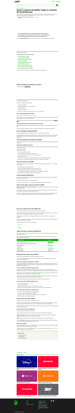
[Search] (57, 5)
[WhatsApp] (17, 19)
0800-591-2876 (27, 86)
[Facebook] (19, 19)
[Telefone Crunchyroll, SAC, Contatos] (48, 376)
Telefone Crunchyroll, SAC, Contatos (45, 382)
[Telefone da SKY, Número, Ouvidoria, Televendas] (48, 389)
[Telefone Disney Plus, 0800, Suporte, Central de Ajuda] (27, 361)
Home (53, 1)
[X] (24, 19)
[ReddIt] (23, 19)
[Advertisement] (37, 26)
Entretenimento (19, 352)
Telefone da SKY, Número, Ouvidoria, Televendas (47, 395)
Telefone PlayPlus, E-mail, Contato (23, 382)
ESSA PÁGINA (33, 115)
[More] (28, 19)
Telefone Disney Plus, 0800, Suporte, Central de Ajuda (26, 369)
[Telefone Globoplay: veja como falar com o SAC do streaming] (48, 361)
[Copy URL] (26, 19)
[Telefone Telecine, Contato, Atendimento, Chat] (27, 389)
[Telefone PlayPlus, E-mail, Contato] (27, 376)
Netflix (25, 352)
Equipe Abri (20, 17)
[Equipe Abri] (17, 17)
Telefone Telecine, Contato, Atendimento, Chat (25, 395)
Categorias (58, 1)
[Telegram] (21, 19)
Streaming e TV (22, 8)
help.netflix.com (51, 248)
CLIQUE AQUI (50, 247)
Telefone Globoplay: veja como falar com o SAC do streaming (47, 369)
